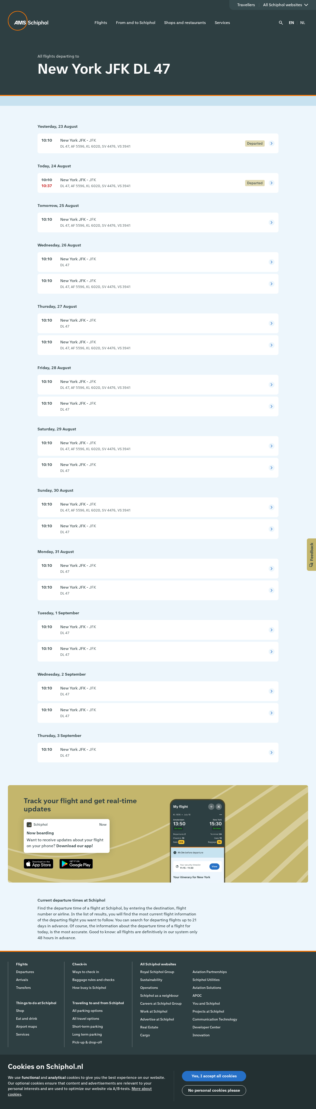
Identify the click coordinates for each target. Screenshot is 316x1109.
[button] (311, 554)
